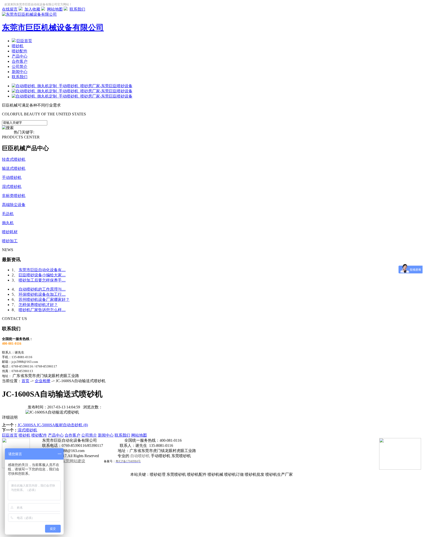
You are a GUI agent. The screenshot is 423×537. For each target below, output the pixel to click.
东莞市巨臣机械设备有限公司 (53, 27)
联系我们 (77, 9)
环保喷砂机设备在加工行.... (42, 294)
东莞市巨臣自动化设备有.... (42, 270)
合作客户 (19, 61)
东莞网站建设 (73, 461)
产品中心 (19, 56)
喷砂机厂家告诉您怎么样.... (42, 310)
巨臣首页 (24, 41)
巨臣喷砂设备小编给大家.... (42, 275)
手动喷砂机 (12, 177)
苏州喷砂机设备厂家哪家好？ (44, 299)
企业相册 (42, 381)
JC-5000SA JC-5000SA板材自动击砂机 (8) (53, 425)
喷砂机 (18, 46)
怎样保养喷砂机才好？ (38, 305)
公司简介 (19, 66)
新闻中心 (19, 72)
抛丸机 (8, 223)
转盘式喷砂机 (13, 159)
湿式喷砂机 (12, 186)
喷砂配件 (19, 51)
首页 (25, 381)
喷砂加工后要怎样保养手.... (42, 280)
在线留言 (10, 9)
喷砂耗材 (10, 232)
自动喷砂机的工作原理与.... (42, 289)
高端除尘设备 (13, 205)
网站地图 (55, 9)
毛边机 (8, 214)
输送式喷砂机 (13, 168)
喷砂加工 (10, 241)
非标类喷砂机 (13, 196)
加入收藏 (32, 9)
